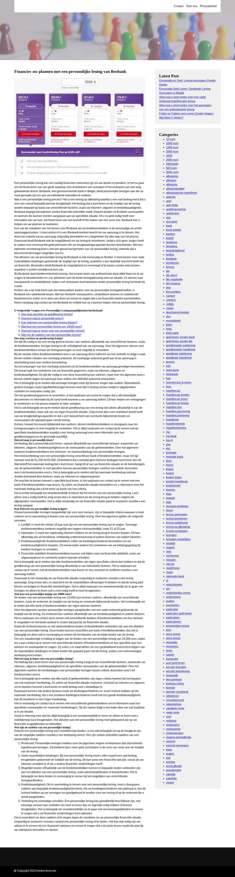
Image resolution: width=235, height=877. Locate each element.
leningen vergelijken (178, 539)
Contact (178, 6)
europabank (173, 320)
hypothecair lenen (177, 399)
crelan (170, 308)
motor (169, 572)
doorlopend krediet (177, 312)
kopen (170, 469)
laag (168, 493)
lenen (169, 510)
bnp (168, 287)
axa (168, 217)
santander (172, 658)
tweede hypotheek (177, 691)
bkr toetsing (173, 283)
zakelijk (170, 774)
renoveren (172, 646)
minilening (172, 555)
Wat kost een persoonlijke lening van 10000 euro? (51, 326)
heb (168, 366)
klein (169, 460)
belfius (170, 254)
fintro (169, 324)
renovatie (171, 642)
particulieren (173, 621)
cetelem (171, 300)
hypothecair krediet (177, 394)
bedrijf (170, 238)
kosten (170, 473)
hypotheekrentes (176, 427)
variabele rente (175, 708)
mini (168, 551)
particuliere (173, 617)
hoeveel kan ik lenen (178, 382)
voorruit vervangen (177, 745)
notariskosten (174, 584)
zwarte (170, 782)
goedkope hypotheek (179, 357)
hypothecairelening (177, 415)
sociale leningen (176, 667)
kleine (169, 465)
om (168, 588)
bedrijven (171, 242)
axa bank (171, 221)
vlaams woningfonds (178, 737)
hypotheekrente (175, 423)
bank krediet (173, 229)
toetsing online (175, 683)
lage (168, 502)
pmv (168, 629)
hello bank (172, 370)
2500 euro (172, 159)
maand (170, 547)
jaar (168, 444)
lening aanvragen (176, 514)
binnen (170, 267)
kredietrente (173, 485)
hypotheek (172, 419)
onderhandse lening (178, 592)
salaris (170, 654)
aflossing (171, 184)
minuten (171, 559)
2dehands (172, 163)
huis (168, 386)
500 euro (171, 168)
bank (169, 225)
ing (168, 432)
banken (170, 234)
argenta (170, 196)
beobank (171, 258)
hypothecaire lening (178, 411)
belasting (171, 246)
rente (169, 650)
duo (168, 316)
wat (168, 757)
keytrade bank (174, 456)
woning (170, 761)
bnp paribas (173, 291)
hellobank (172, 374)
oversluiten (172, 605)
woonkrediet (173, 770)
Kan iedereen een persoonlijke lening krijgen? (49, 322)
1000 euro (172, 143)
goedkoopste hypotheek (180, 349)
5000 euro (172, 172)
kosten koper (174, 477)
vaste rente (172, 712)
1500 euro (172, 147)
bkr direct (171, 275)
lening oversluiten (177, 530)
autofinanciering (176, 209)
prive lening (173, 634)
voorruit (170, 741)
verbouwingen (174, 733)
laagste (170, 498)
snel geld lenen (175, 662)
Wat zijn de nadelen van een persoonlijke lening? (51, 334)
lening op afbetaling (178, 526)
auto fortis (172, 205)
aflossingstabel (175, 188)
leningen (171, 535)
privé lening (173, 638)
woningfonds (174, 766)
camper (170, 295)
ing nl (169, 440)
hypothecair (173, 390)
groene (170, 361)
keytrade (171, 452)
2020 (169, 155)
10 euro (170, 139)
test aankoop (174, 679)
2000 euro (172, 151)
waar (169, 749)
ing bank (171, 436)
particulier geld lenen (179, 613)
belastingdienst (175, 250)
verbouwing (173, 728)
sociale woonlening (178, 671)
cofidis (170, 304)
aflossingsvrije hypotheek (181, 192)
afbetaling (172, 176)
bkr (168, 271)
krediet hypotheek (177, 481)
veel (168, 716)
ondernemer (173, 596)
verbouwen (173, 724)
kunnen (170, 489)
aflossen (171, 180)
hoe (168, 378)
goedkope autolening (179, 353)
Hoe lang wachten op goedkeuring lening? (47, 314)
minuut (170, 563)
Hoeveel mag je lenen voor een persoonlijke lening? (53, 330)
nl (167, 580)
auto (168, 201)
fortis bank (172, 333)
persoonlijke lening (177, 625)
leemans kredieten (177, 506)
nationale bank (175, 576)
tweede (170, 687)
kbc (168, 448)
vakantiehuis (173, 704)
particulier (172, 609)
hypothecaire (174, 407)
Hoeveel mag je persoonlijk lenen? (42, 318)
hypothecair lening (177, 403)
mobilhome (173, 568)
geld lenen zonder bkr (179, 341)
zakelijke (171, 778)
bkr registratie (174, 279)
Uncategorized (175, 700)
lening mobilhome (177, 522)
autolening (172, 213)
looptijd (170, 543)
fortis (169, 328)
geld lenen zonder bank (180, 337)
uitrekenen (172, 695)
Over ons (191, 6)
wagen (170, 753)
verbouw (171, 720)
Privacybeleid (208, 6)
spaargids (172, 675)
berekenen (172, 262)
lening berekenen (176, 518)
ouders (170, 601)
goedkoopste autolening (180, 345)
